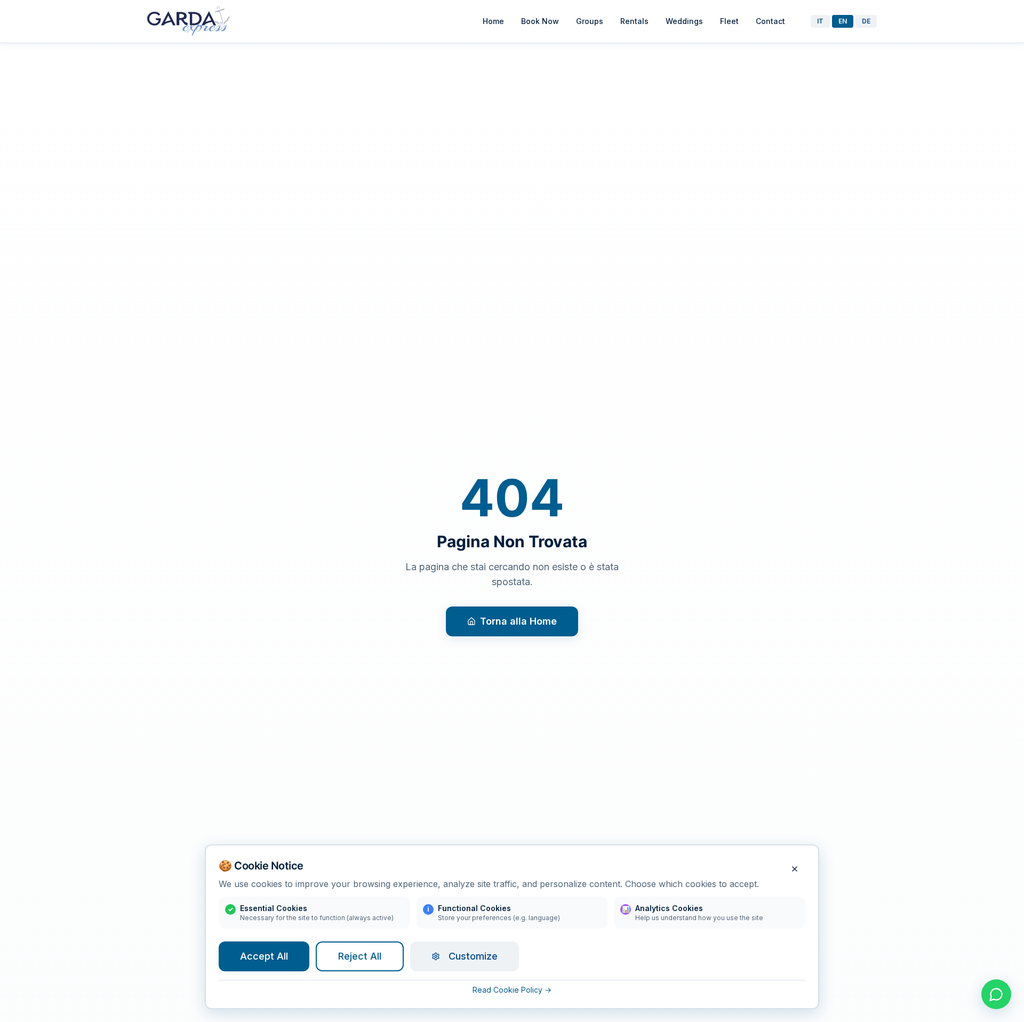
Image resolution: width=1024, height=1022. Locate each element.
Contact (770, 21)
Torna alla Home (518, 621)
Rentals (634, 21)
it (820, 21)
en (842, 21)
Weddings (684, 21)
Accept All (264, 956)
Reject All (359, 956)
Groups (589, 21)
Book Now (540, 21)
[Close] (794, 869)
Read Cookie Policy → (512, 989)
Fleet (729, 21)
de (866, 21)
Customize (473, 956)
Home (493, 21)
